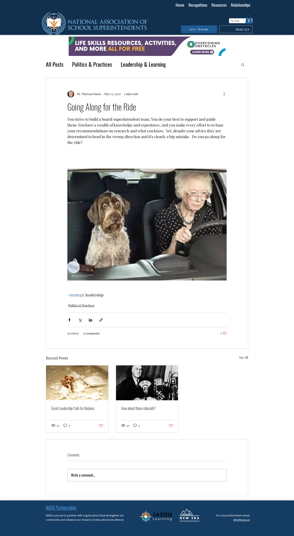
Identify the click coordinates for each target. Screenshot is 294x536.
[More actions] (224, 94)
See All (243, 357)
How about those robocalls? (138, 408)
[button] (248, 19)
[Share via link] (101, 320)
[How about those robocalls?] (147, 382)
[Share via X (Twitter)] (80, 320)
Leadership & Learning (143, 64)
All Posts (54, 64)
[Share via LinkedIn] (90, 320)
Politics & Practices (92, 64)
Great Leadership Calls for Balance (72, 408)
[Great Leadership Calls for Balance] (77, 382)
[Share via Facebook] (69, 320)
